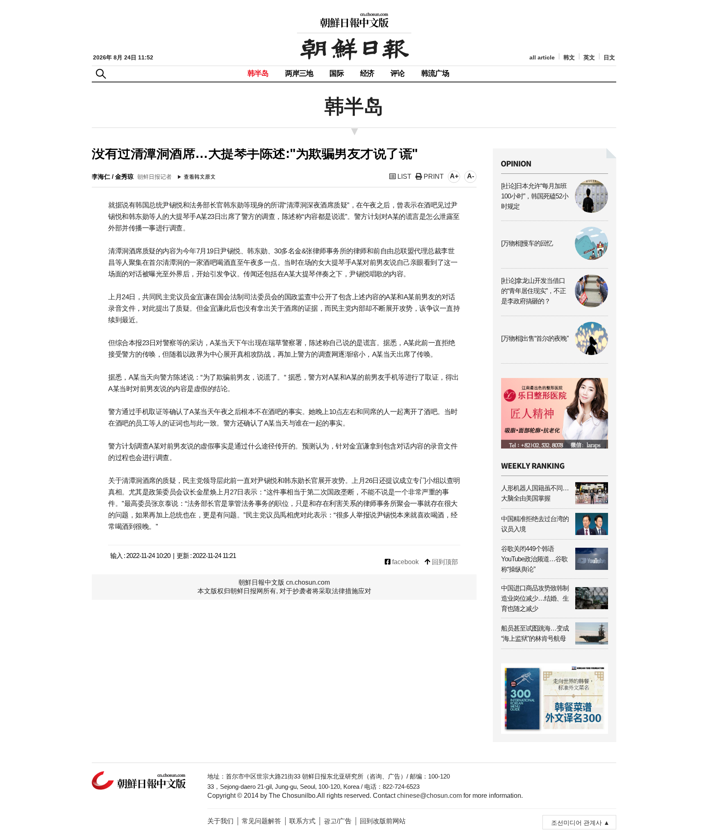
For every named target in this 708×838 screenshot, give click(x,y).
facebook (404, 561)
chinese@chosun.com (429, 795)
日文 (609, 58)
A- (470, 176)
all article (542, 58)
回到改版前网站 (383, 821)
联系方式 (302, 821)
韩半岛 (258, 73)
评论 (397, 73)
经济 (367, 73)
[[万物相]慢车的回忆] (554, 257)
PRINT (433, 176)
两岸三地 (299, 73)
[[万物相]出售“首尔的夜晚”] (554, 352)
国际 (336, 73)
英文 (589, 58)
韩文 (569, 58)
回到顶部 (444, 561)
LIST (403, 176)
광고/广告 (338, 821)
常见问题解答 (261, 821)
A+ (454, 176)
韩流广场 (435, 73)
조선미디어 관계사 (576, 822)
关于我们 (220, 821)
